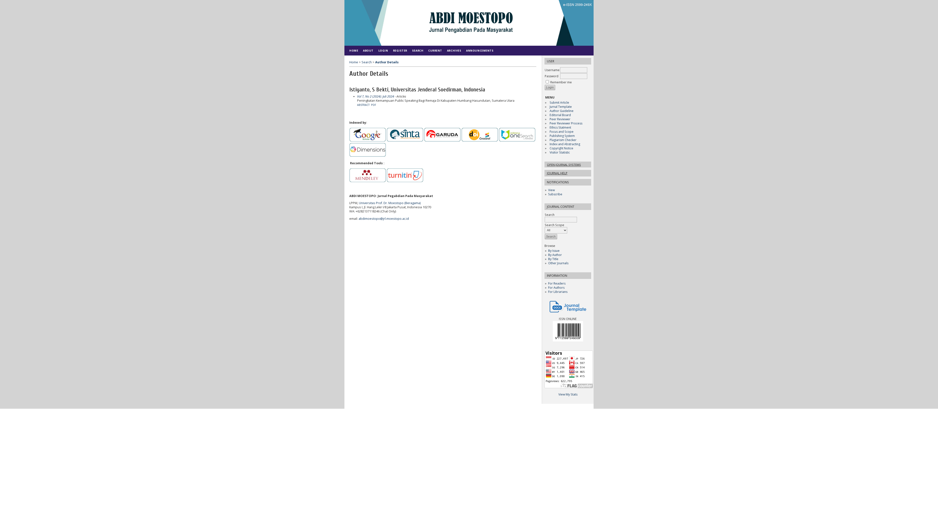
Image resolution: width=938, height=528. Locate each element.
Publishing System (562, 136)
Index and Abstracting (565, 144)
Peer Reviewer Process (566, 123)
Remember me (561, 82)
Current (435, 50)
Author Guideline (562, 111)
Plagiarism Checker (563, 140)
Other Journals (558, 263)
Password (551, 76)
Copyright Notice (561, 148)
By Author (555, 255)
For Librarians (557, 292)
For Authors (556, 288)
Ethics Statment (560, 127)
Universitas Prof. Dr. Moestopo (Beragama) (390, 203)
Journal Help (557, 173)
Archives (454, 50)
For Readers (556, 283)
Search (417, 50)
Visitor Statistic (560, 152)
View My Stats (567, 394)
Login (383, 50)
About (368, 50)
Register (400, 50)
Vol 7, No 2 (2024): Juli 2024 (375, 96)
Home (353, 50)
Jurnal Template (561, 107)
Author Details (387, 62)
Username (552, 70)
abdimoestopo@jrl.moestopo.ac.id (384, 219)
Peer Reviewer (560, 119)
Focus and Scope (562, 132)
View (551, 190)
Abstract (363, 105)
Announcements (479, 50)
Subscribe (555, 194)
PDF (373, 105)
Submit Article (559, 102)
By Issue (554, 251)
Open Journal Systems (564, 164)
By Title (553, 259)
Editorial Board (560, 115)
